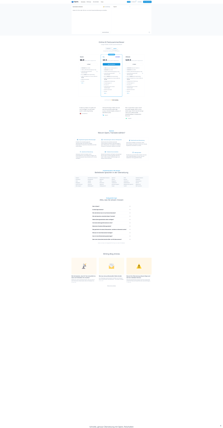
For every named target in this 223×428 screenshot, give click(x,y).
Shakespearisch (103, 185)
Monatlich (108, 48)
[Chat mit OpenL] (221, 426)
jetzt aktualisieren (147, 1)
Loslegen (89, 64)
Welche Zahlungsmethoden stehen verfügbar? (103, 219)
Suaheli (125, 185)
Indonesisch (126, 181)
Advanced (134, 1)
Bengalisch (114, 181)
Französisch (78, 179)
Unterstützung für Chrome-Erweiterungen (109, 87)
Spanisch (113, 177)
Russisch (125, 179)
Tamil (101, 181)
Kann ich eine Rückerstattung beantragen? (102, 236)
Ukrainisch (90, 184)
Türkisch (89, 182)
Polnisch (137, 182)
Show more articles (111, 286)
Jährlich (114, 48)
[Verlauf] (149, 32)
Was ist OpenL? (95, 206)
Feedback (123, 243)
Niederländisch (127, 182)
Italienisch (102, 184)
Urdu (77, 181)
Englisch (77, 177)
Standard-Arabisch (139, 177)
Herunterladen (96, 1)
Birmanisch (102, 182)
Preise (102, 1)
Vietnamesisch (138, 181)
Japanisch (101, 179)
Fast (129, 1)
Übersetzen (83, 1)
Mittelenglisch (90, 185)
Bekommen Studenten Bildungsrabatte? (101, 226)
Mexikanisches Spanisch (128, 184)
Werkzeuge (89, 1)
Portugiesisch (90, 179)
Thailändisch (114, 182)
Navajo (113, 185)
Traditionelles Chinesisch (104, 177)
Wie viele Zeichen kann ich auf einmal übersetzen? (104, 213)
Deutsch (113, 179)
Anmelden (140, 1)
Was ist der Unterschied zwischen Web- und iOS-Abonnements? (107, 239)
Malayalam (78, 182)
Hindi (125, 177)
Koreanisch (138, 179)
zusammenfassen (105, 32)
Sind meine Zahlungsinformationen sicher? (102, 222)
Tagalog (89, 181)
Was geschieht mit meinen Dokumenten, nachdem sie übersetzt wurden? (109, 229)
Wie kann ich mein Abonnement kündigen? (102, 232)
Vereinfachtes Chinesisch (93, 177)
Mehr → (82, 83)
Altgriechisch (138, 184)
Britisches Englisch (115, 184)
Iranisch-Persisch (79, 184)
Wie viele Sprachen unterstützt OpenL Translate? (103, 216)
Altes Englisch (78, 185)
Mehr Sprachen (139, 185)
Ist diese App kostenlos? (98, 209)
